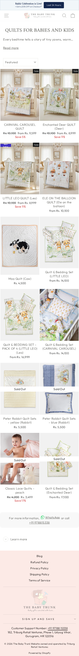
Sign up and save (38, 618)
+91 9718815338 (39, 522)
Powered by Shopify (39, 652)
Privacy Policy (39, 568)
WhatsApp (52, 517)
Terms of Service (39, 580)
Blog (40, 556)
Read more (11, 48)
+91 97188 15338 (58, 628)
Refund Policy (39, 562)
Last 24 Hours (54, 5)
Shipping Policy (39, 574)
